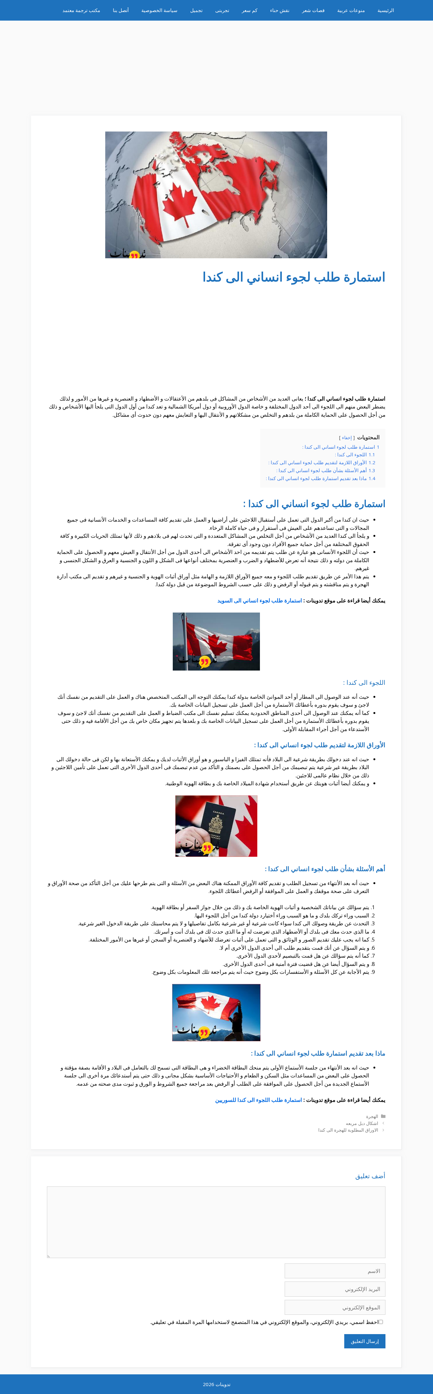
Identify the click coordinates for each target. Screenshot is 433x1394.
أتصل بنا (121, 10)
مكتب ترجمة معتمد (81, 10)
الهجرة (372, 1116)
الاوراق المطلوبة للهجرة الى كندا (348, 1130)
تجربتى (222, 10)
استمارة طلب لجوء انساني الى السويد (259, 600)
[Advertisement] (216, 65)
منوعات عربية (351, 10)
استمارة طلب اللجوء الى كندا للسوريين (258, 1099)
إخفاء (347, 437)
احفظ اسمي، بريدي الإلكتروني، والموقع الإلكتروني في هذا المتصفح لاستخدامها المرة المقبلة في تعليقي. (264, 1322)
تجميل (196, 10)
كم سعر (249, 10)
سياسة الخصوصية (159, 10)
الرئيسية (386, 10)
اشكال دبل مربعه (362, 1123)
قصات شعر (313, 10)
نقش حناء (279, 10)
